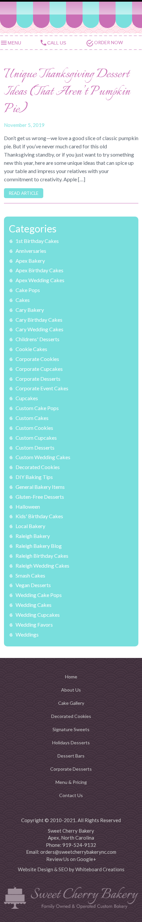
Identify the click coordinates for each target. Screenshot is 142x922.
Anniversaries (31, 251)
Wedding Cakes (34, 605)
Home (71, 676)
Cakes (23, 300)
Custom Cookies (34, 428)
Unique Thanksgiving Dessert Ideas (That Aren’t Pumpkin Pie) (67, 92)
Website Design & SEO (43, 869)
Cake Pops (28, 290)
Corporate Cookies (37, 359)
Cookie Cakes (31, 349)
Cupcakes (27, 398)
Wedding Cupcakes (38, 614)
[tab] (20, 42)
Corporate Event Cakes (42, 388)
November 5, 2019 (24, 125)
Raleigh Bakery (33, 536)
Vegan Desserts (33, 585)
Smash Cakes (30, 575)
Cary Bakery (30, 310)
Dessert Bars (71, 755)
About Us (71, 690)
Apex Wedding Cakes (40, 280)
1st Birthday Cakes (37, 241)
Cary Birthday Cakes (39, 319)
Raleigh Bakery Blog (39, 546)
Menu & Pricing (71, 782)
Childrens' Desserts (37, 339)
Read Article (23, 193)
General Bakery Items (40, 487)
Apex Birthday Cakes (39, 270)
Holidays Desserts (71, 742)
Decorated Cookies (38, 467)
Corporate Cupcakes (39, 369)
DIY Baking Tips (34, 477)
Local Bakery (30, 526)
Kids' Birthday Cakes (39, 516)
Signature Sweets (71, 729)
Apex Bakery (30, 260)
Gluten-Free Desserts (40, 496)
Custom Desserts (35, 447)
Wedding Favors (34, 624)
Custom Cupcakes (36, 437)
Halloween (28, 506)
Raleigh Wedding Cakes (42, 565)
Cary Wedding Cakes (39, 329)
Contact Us (71, 795)
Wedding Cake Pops (39, 595)
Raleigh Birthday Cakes (42, 555)
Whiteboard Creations (99, 869)
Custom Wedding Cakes (43, 457)
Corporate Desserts (38, 378)
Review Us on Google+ (71, 859)
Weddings (27, 634)
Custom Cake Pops (37, 408)
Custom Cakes (32, 418)
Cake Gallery (71, 703)
